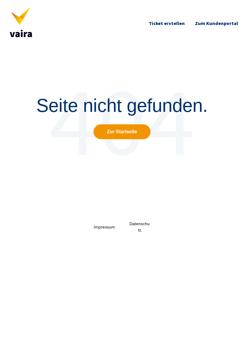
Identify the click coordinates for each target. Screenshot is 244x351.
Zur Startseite (122, 131)
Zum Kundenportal (216, 23)
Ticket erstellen (167, 23)
